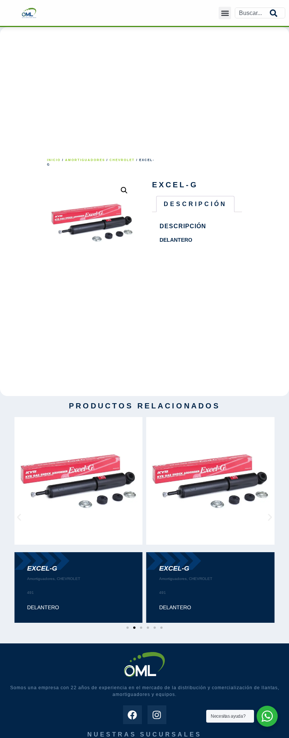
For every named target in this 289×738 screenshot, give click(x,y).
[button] (225, 13)
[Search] (277, 13)
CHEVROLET (122, 160)
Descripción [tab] (195, 204)
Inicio (54, 160)
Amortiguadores (85, 160)
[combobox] (252, 13)
